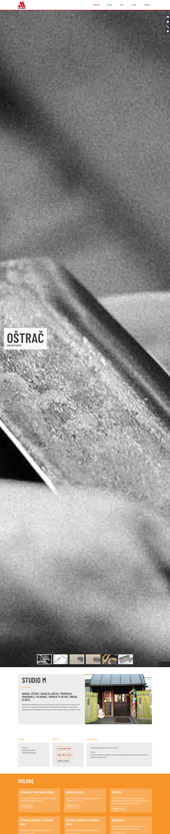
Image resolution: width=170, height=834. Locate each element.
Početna (96, 5)
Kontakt (147, 5)
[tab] (44, 659)
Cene (121, 5)
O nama (133, 5)
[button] (161, 664)
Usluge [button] (109, 5)
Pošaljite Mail (63, 761)
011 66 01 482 (66, 748)
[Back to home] (21, 5)
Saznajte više (27, 806)
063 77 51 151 (66, 755)
